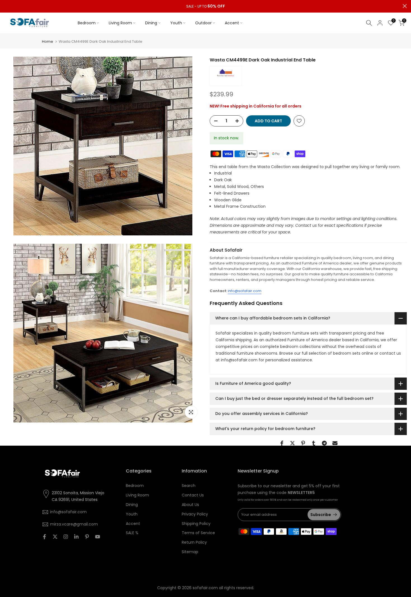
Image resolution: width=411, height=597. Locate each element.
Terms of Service (198, 533)
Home (47, 41)
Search (188, 485)
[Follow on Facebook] (44, 536)
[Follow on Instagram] (65, 536)
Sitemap (190, 552)
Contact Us (193, 495)
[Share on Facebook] (281, 443)
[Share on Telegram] (324, 443)
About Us (190, 504)
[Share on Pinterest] (303, 443)
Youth (176, 23)
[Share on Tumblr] (313, 443)
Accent (232, 23)
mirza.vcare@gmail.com (74, 524)
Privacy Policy (195, 514)
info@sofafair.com (244, 290)
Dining (151, 23)
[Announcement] (205, 6)
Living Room (120, 23)
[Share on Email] (334, 443)
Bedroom (87, 23)
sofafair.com (205, 588)
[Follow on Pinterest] (86, 536)
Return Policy (194, 542)
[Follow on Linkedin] (76, 536)
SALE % (132, 533)
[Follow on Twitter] (55, 536)
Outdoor (203, 23)
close (6, 6)
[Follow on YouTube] (97, 536)
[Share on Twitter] (292, 443)
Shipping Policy (196, 523)
